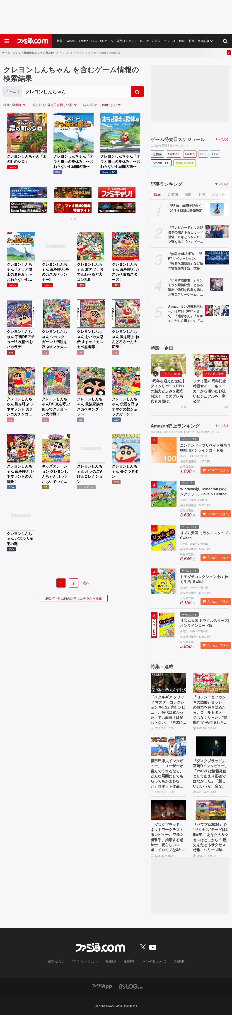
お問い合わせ (56, 961)
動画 (182, 41)
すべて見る (222, 139)
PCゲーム (106, 41)
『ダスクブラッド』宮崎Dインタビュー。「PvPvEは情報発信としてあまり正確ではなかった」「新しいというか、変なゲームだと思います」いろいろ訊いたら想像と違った (210, 773)
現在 (157, 194)
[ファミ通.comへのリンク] (32, 41)
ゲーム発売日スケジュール (178, 139)
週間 (188, 194)
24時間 (173, 194)
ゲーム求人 (153, 41)
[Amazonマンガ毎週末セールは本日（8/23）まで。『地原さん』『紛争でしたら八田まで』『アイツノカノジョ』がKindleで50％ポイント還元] (217, 310)
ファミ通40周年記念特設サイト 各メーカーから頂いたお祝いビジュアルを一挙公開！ (209, 391)
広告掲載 (179, 961)
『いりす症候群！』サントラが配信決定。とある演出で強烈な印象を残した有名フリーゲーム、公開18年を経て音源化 (185, 287)
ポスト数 (218, 194)
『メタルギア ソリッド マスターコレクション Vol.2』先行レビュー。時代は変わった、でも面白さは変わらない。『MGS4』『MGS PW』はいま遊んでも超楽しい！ (168, 709)
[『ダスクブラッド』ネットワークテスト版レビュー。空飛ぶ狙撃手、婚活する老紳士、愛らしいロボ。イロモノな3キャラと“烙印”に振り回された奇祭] (168, 810)
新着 (60, 41)
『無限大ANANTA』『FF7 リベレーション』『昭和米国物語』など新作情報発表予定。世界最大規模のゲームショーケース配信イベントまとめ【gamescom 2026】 (185, 260)
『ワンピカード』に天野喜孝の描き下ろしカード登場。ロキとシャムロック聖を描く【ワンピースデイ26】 (185, 234)
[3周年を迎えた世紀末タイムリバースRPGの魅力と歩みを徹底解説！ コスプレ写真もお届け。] (168, 364)
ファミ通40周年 (214, 373)
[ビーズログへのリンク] (131, 985)
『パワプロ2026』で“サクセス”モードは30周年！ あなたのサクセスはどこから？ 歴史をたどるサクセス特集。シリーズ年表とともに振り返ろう (211, 837)
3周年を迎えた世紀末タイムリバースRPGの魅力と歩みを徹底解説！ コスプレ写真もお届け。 (168, 391)
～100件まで (107, 104)
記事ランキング (166, 184)
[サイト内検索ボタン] (225, 41)
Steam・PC (161, 163)
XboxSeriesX (184, 163)
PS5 (94, 41)
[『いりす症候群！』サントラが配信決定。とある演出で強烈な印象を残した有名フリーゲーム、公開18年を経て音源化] (217, 284)
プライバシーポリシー (84, 961)
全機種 (17, 104)
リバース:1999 (171, 373)
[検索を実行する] (137, 91)
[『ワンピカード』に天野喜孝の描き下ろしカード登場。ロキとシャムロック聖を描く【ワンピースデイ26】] (217, 231)
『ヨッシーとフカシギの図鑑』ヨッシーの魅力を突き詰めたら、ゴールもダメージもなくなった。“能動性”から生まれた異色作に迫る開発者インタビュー (210, 709)
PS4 (215, 154)
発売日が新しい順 (59, 104)
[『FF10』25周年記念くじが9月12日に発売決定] (217, 209)
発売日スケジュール (129, 41)
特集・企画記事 (199, 41)
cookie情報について (154, 961)
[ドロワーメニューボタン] (7, 41)
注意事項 (129, 961)
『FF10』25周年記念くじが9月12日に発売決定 (185, 207)
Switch (83, 41)
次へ (86, 582)
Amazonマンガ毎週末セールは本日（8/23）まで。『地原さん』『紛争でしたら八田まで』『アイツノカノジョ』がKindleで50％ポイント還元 (185, 313)
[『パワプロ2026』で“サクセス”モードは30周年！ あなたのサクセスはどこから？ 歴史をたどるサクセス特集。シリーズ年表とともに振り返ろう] (211, 810)
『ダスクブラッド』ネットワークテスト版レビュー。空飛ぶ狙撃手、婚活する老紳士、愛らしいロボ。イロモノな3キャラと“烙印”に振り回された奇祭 (168, 837)
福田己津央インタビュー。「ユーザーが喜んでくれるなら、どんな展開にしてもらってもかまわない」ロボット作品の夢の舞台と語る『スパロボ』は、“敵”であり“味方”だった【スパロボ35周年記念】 (167, 773)
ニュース (170, 41)
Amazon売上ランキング (175, 425)
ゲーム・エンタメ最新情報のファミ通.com (28, 53)
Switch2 (71, 41)
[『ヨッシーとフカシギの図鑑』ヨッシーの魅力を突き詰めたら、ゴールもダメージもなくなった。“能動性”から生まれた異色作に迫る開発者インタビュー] (211, 683)
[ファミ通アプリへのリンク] (102, 985)
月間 (202, 194)
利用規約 (111, 961)
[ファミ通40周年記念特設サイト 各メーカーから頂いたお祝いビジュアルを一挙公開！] (211, 364)
